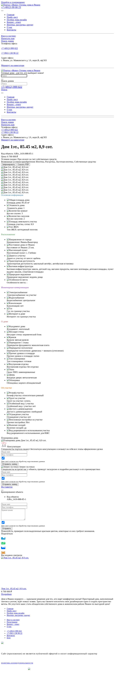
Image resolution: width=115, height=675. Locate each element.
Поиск (4, 89)
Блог (9, 638)
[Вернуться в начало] (20, 5)
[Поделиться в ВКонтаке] (3, 548)
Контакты (11, 635)
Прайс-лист (11, 611)
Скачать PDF (23, 164)
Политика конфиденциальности (17, 663)
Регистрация (12, 622)
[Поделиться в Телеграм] (3, 538)
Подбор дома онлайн (15, 613)
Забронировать (8, 164)
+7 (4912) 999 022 (9, 48)
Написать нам (7, 38)
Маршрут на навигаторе (12, 65)
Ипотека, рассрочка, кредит (18, 615)
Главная (10, 609)
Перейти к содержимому (13, 2)
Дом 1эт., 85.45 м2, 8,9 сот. (14, 588)
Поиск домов (7, 41)
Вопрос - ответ (13, 624)
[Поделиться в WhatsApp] (3, 543)
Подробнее (6, 594)
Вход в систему (8, 36)
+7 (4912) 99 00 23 (11, 7)
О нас (9, 627)
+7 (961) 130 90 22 (9, 53)
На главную (6, 487)
